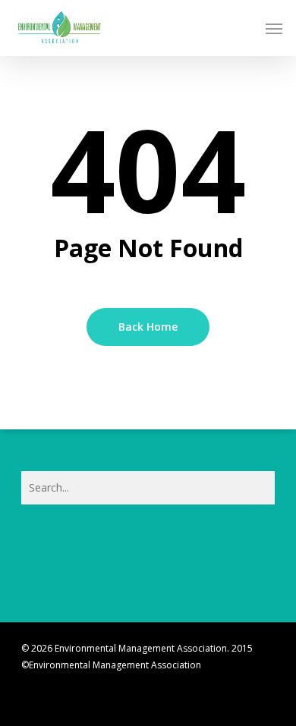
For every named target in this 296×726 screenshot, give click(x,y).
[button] (274, 28)
